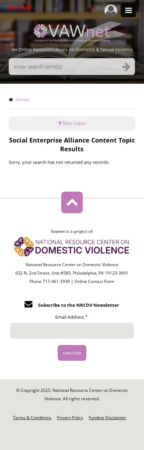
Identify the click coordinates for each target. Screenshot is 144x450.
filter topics (74, 123)
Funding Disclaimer (107, 418)
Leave (23, 7)
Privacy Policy (70, 418)
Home (22, 99)
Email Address (69, 317)
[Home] (72, 39)
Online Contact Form (94, 281)
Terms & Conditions (32, 418)
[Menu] (128, 11)
